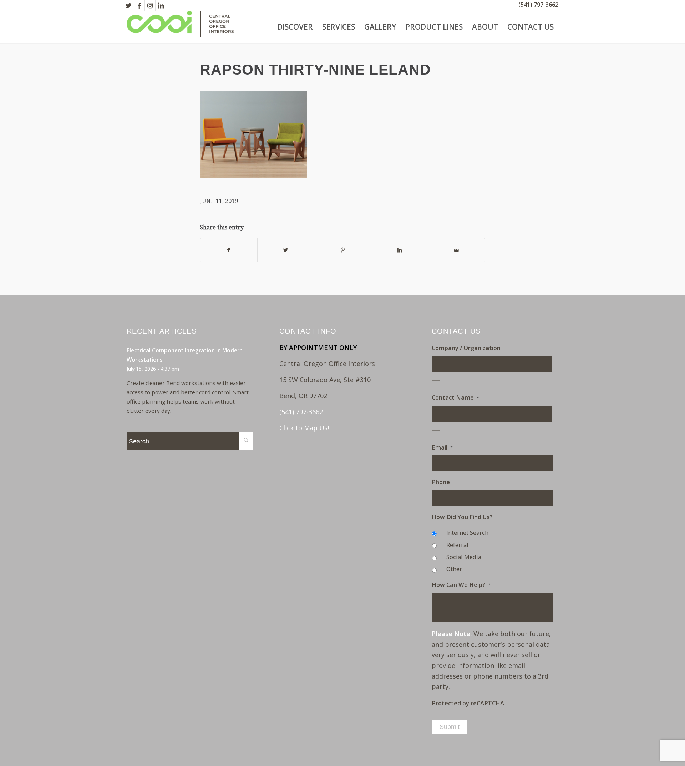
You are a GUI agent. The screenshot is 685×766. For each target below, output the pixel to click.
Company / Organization (466, 348)
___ (436, 378)
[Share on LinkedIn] (399, 250)
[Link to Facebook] (139, 5)
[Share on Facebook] (228, 250)
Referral (457, 545)
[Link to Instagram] (150, 5)
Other (454, 569)
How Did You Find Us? (462, 517)
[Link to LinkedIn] (161, 5)
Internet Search (467, 532)
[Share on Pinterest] (342, 250)
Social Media (463, 557)
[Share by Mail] (456, 250)
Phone (441, 482)
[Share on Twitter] (286, 250)
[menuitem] (295, 27)
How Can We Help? (461, 585)
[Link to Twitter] (128, 5)
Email (442, 447)
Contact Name (455, 397)
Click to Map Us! (304, 427)
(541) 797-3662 (538, 4)
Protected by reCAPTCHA (468, 703)
